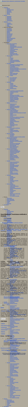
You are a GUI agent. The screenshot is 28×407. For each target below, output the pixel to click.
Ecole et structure (13, 364)
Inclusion (12, 393)
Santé (11, 373)
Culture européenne (14, 387)
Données (12, 337)
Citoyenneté (12, 386)
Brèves (5, 219)
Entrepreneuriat (13, 305)
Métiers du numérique (14, 309)
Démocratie (12, 388)
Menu (2, 207)
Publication (12, 302)
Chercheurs (9, 231)
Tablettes (12, 324)
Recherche (9, 221)
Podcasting (12, 321)
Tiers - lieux (12, 396)
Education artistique (14, 341)
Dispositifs (9, 219)
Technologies (13, 361)
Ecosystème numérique (15, 329)
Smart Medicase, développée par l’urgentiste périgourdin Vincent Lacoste (14, 230)
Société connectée (14, 374)
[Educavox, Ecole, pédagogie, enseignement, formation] (13, 1)
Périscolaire (9, 399)
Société (8, 362)
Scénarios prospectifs (14, 333)
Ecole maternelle (10, 401)
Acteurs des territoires (14, 363)
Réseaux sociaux (13, 303)
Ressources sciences (14, 346)
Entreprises (9, 237)
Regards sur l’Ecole (14, 372)
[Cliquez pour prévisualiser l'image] (12, 222)
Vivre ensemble (10, 385)
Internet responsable (14, 300)
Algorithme (12, 336)
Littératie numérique (14, 301)
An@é (9, 220)
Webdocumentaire (14, 326)
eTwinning (12, 327)
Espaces (12, 330)
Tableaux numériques (14, 323)
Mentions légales (5, 350)
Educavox (3, 310)
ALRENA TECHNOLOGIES (9, 246)
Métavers (12, 356)
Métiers (8, 304)
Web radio (12, 325)
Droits (11, 295)
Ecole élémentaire (11, 402)
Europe (11, 378)
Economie (12, 365)
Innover (5, 217)
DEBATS (3, 323)
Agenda (8, 215)
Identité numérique (14, 299)
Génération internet (14, 368)
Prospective (9, 328)
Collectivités (9, 232)
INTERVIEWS (4, 327)
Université (9, 405)
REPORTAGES (4, 329)
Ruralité (11, 381)
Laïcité (11, 394)
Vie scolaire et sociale (14, 397)
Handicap (12, 369)
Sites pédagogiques (14, 348)
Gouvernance (13, 392)
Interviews (9, 212)
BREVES (3, 331)
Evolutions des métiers (15, 307)
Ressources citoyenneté (15, 395)
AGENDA (3, 333)
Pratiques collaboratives (15, 319)
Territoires (9, 376)
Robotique (12, 360)
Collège (8, 403)
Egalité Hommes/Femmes (15, 390)
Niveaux (5, 398)
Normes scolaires (13, 371)
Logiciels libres (13, 355)
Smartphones (13, 322)
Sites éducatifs (13, 347)
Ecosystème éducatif (14, 367)
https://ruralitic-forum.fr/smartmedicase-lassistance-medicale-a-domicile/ (12, 297)
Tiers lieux (12, 383)
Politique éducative (14, 332)
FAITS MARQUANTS (5, 325)
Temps (11, 334)
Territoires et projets (14, 375)
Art (10, 258)
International (12, 379)
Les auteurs (6, 406)
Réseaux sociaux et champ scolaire (17, 338)
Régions (12, 380)
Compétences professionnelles (16, 266)
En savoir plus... (14, 344)
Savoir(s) (6, 223)
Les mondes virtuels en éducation (17, 318)
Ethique (11, 391)
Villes (11, 384)
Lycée (8, 404)
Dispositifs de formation (15, 267)
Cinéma (11, 259)
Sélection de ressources (12, 339)
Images (11, 317)
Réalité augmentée (14, 358)
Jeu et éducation (13, 279)
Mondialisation (13, 370)
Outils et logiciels (13, 357)
